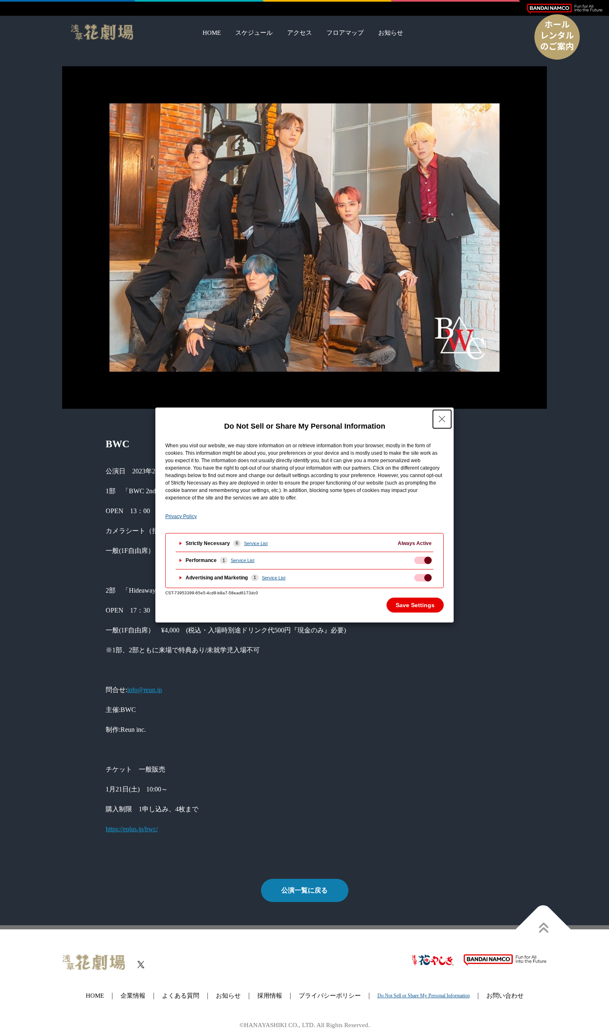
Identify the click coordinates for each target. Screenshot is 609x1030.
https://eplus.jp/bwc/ (132, 828)
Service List (256, 543)
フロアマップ (345, 32)
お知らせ (390, 32)
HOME (212, 32)
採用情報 (269, 995)
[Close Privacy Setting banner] (442, 419)
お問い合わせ (505, 995)
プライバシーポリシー (330, 995)
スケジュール (254, 32)
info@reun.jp (144, 689)
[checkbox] (423, 560)
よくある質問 (180, 995)
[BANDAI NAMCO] (564, 9)
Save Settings (415, 605)
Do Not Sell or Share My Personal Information (423, 996)
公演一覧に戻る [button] (304, 890)
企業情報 (133, 995)
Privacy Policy (181, 516)
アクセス (299, 32)
